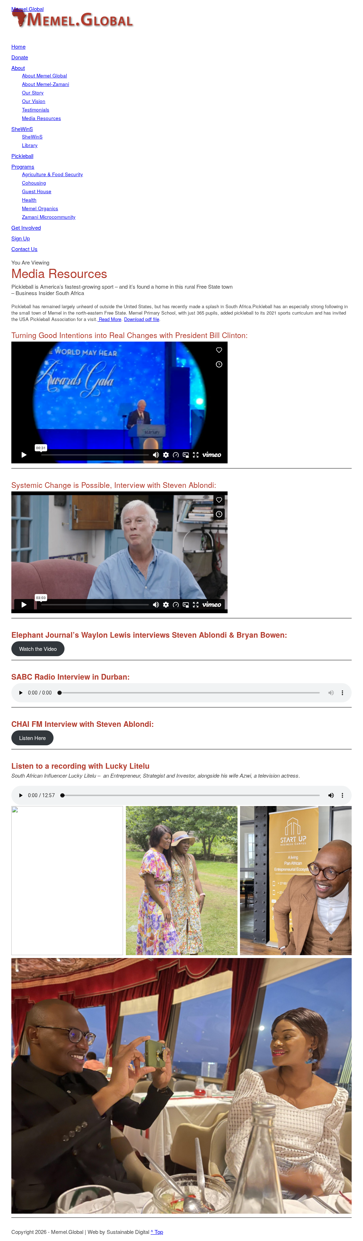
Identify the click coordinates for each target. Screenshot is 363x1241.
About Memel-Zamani (45, 84)
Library (30, 145)
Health (29, 199)
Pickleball (22, 155)
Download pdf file (141, 319)
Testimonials (35, 109)
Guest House (36, 191)
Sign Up (20, 238)
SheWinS (22, 128)
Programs (22, 166)
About (18, 67)
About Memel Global (44, 75)
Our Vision (33, 101)
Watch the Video (38, 648)
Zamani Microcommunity (49, 216)
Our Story (33, 92)
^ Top (157, 1231)
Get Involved (26, 227)
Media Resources (41, 118)
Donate (19, 57)
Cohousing (34, 182)
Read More (109, 319)
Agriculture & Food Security (52, 174)
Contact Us (24, 248)
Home (18, 46)
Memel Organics (40, 208)
